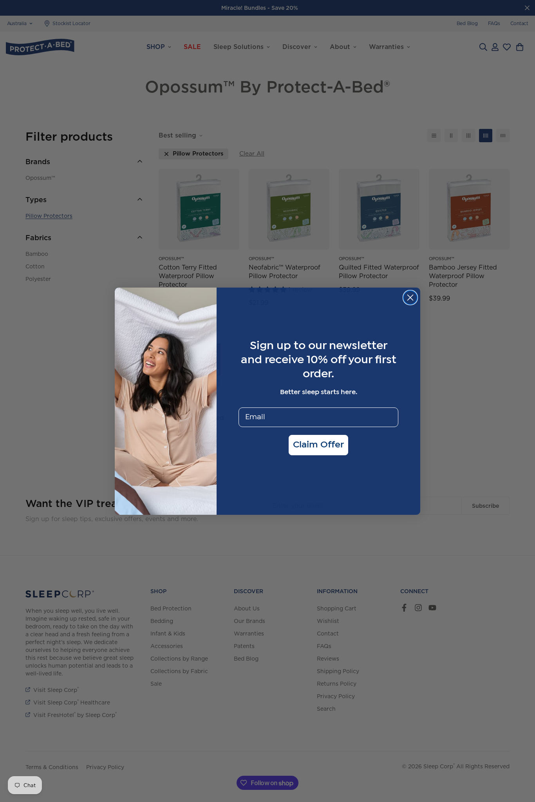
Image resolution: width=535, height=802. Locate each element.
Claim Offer (318, 445)
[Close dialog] (410, 297)
